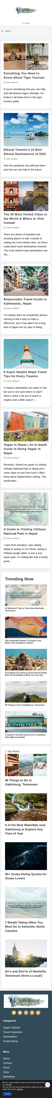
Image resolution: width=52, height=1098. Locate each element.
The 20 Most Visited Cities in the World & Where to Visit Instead (25, 218)
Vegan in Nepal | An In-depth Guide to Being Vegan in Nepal (25, 449)
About (6, 1058)
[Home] (2, 31)
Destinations (10, 1036)
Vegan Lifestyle (11, 1027)
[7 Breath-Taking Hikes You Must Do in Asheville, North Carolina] (26, 902)
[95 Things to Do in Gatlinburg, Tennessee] (26, 765)
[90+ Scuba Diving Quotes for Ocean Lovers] (26, 856)
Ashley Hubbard (13, 228)
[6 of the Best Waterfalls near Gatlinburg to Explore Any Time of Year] (26, 807)
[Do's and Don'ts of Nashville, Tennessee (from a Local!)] (26, 953)
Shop (6, 1072)
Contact (7, 1063)
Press (6, 1067)
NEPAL (8, 31)
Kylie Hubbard (12, 82)
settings (20, 1089)
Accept (7, 1094)
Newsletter (9, 1076)
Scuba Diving (10, 1041)
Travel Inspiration (12, 1032)
